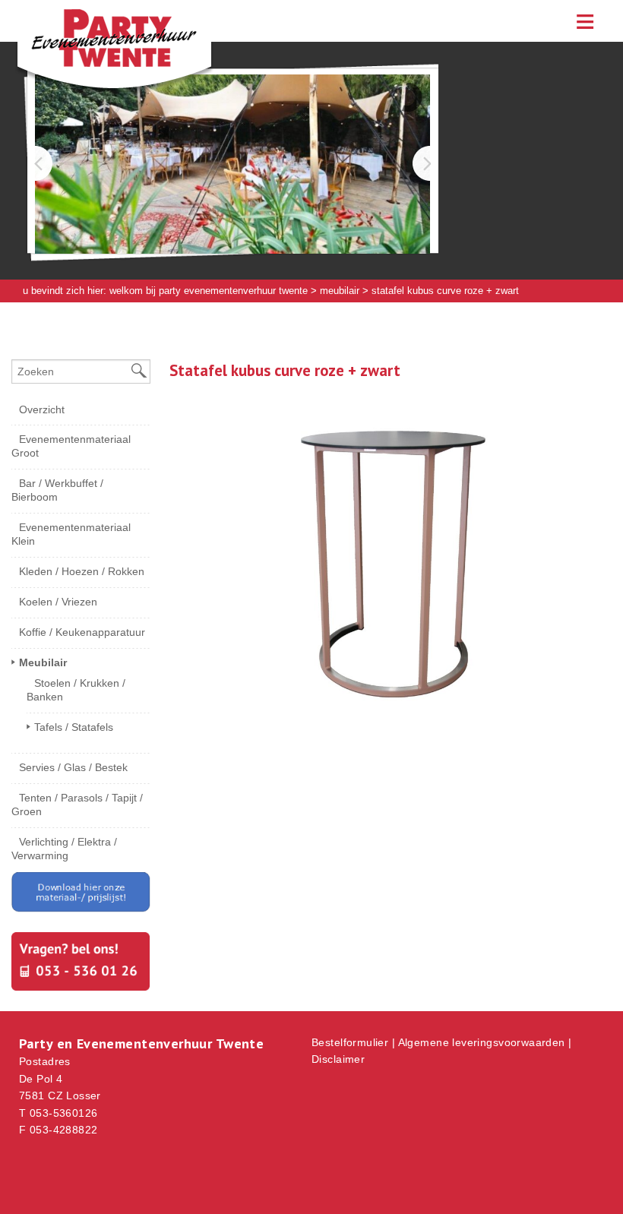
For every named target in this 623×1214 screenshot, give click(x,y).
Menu (585, 21)
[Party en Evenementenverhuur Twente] (91, 57)
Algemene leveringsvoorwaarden (481, 1042)
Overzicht (42, 409)
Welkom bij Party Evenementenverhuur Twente (208, 290)
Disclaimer (338, 1059)
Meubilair (339, 290)
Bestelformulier (350, 1042)
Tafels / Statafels (73, 727)
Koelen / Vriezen (58, 602)
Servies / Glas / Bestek (73, 767)
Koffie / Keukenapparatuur (82, 632)
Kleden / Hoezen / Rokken (81, 571)
